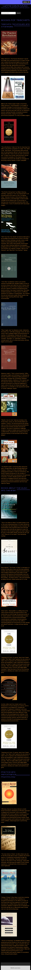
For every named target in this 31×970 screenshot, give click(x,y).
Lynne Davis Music (15, 6)
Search (18, 13)
